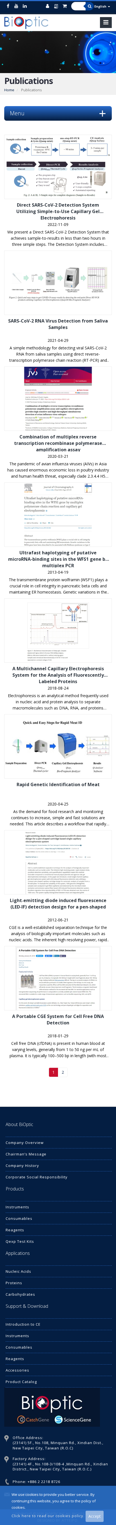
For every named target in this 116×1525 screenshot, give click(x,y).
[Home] (28, 22)
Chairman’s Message (26, 1154)
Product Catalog (21, 1381)
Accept (94, 1516)
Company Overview (25, 1142)
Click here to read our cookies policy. (49, 1515)
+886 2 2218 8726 (44, 1481)
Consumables (19, 1218)
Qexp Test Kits (20, 1241)
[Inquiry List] (57, 9)
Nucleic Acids (18, 1271)
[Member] (49, 6)
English (100, 6)
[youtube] (16, 6)
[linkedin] (24, 6)
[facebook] (8, 6)
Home (9, 89)
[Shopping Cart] (66, 6)
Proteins (14, 1282)
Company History (22, 1165)
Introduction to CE (23, 1324)
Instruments (17, 1206)
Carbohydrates (20, 1294)
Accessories (17, 1370)
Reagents (15, 1229)
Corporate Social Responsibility (37, 1177)
